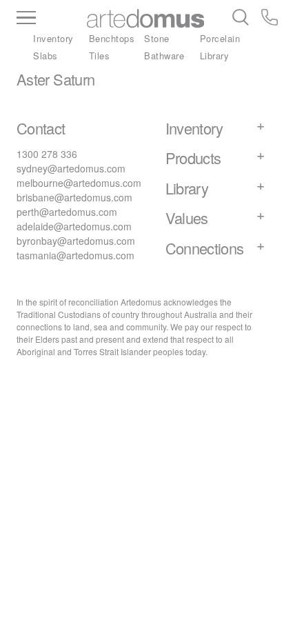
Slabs (45, 55)
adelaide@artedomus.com (74, 226)
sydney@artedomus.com (71, 168)
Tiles (99, 55)
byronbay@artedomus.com (76, 241)
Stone (157, 38)
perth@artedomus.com (67, 212)
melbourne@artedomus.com (79, 183)
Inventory (53, 38)
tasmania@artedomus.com (75, 255)
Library (215, 55)
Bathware (164, 55)
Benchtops (112, 38)
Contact (41, 128)
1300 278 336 (47, 154)
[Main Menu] (50, 19)
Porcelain (220, 38)
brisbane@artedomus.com (74, 197)
